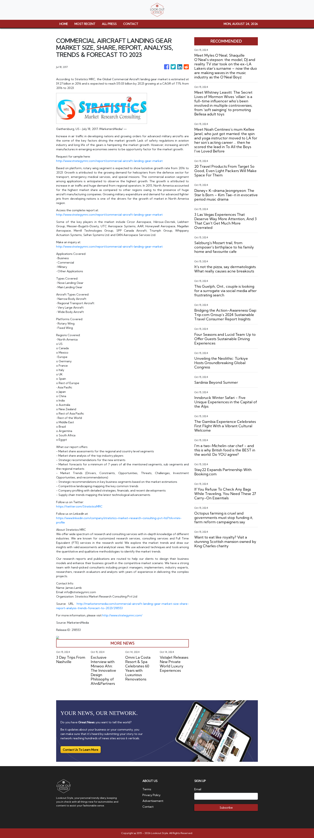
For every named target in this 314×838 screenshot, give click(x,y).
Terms (146, 789)
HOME (63, 24)
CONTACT (130, 24)
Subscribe (226, 807)
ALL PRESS (109, 24)
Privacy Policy (151, 795)
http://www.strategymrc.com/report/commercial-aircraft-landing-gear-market (109, 161)
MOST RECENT (85, 24)
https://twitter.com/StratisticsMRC (79, 506)
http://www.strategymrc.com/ (122, 615)
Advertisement (152, 801)
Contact (148, 806)
